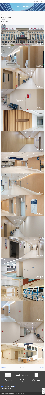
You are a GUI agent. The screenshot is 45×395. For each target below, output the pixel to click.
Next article (42, 367)
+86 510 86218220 (6, 386)
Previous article (3, 367)
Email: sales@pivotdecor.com (6, 388)
